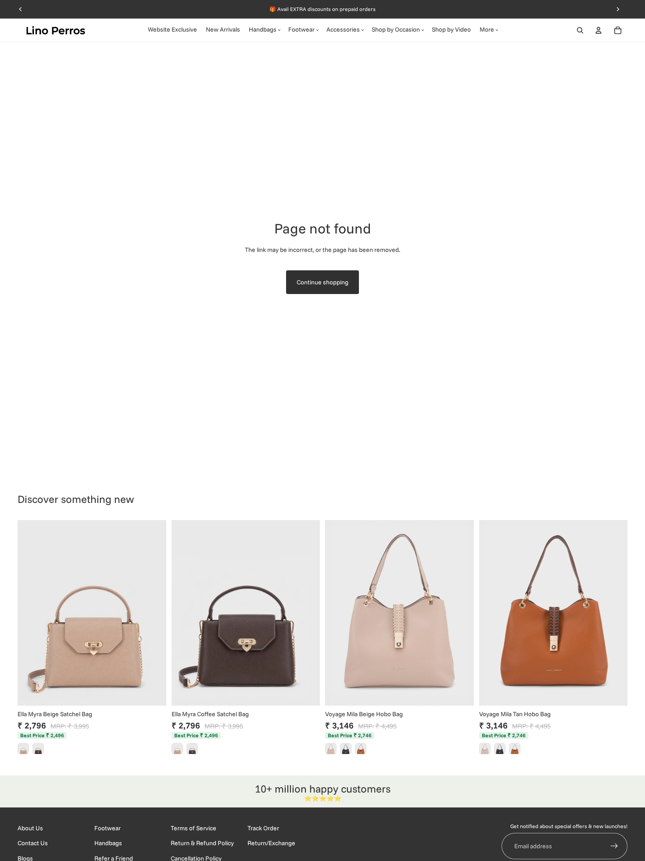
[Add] (153, 692)
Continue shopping (322, 282)
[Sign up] (614, 846)
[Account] (598, 30)
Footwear (107, 828)
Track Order (263, 828)
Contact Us (33, 843)
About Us (30, 828)
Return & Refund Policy (202, 843)
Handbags (108, 843)
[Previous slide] (31, 612)
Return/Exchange (271, 843)
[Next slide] (153, 612)
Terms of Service (193, 828)
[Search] (580, 30)
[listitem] (23, 748)
